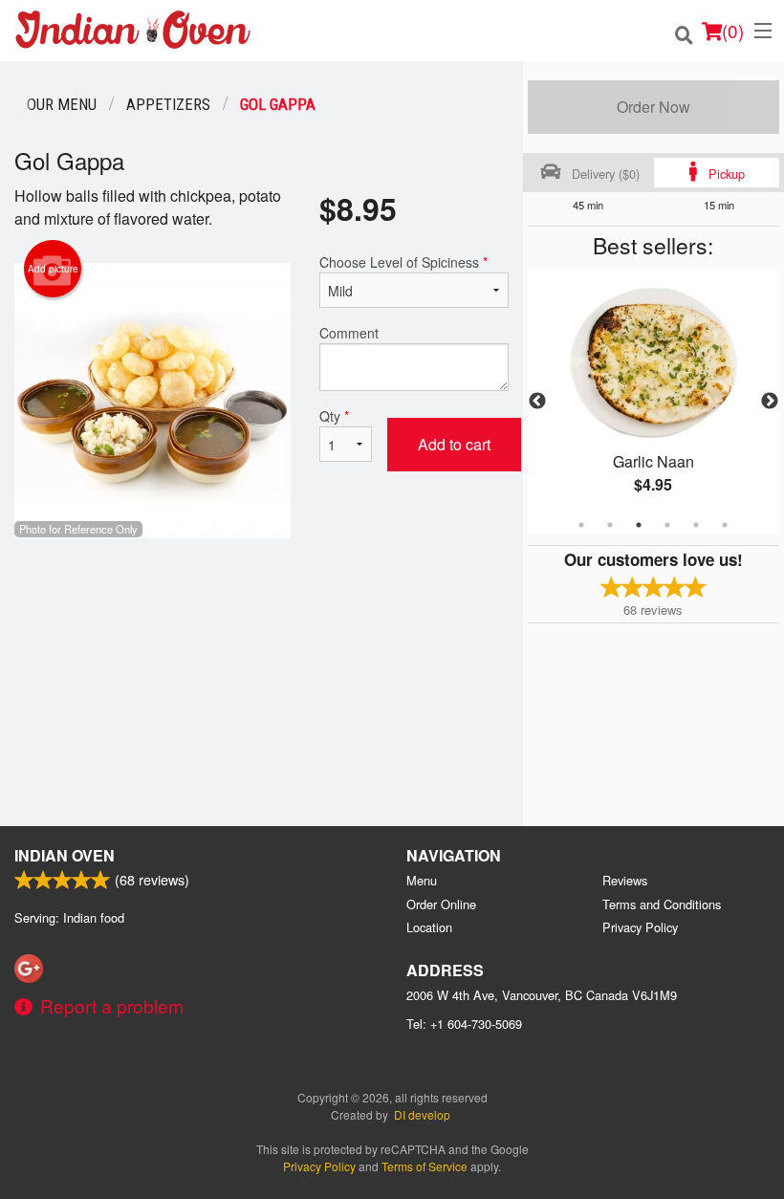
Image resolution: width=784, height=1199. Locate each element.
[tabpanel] (653, 401)
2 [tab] (610, 524)
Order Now (653, 107)
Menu (421, 880)
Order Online (441, 904)
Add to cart (454, 444)
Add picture (53, 268)
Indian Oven (64, 855)
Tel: (464, 1023)
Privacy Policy (640, 927)
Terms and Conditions (661, 904)
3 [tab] (638, 524)
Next (769, 401)
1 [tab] (581, 524)
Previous (537, 401)
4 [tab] (667, 524)
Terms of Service (424, 1166)
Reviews (624, 880)
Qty (334, 415)
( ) (733, 30)
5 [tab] (696, 524)
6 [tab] (724, 524)
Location (429, 927)
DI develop (422, 1114)
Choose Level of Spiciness (403, 262)
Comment (349, 332)
